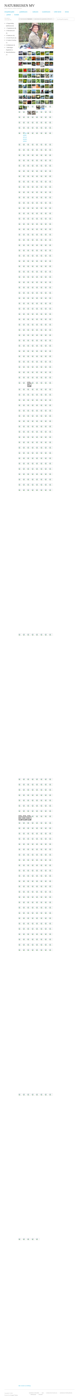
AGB (43, 1393)
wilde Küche (57, 12)
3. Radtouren (9, 35)
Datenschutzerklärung (66, 1393)
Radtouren (35, 12)
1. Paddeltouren (10, 28)
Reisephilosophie (9, 12)
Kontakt (16, 14)
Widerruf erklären (34, 1393)
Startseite (29, 19)
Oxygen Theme (14, 1395)
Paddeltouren (23, 12)
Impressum (33, 1394)
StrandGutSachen (10, 52)
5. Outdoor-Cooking (11, 40)
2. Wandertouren (10, 30)
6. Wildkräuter (9, 45)
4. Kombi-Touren (10, 38)
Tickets (67, 12)
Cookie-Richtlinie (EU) (51, 1393)
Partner (9, 14)
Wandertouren (46, 12)
